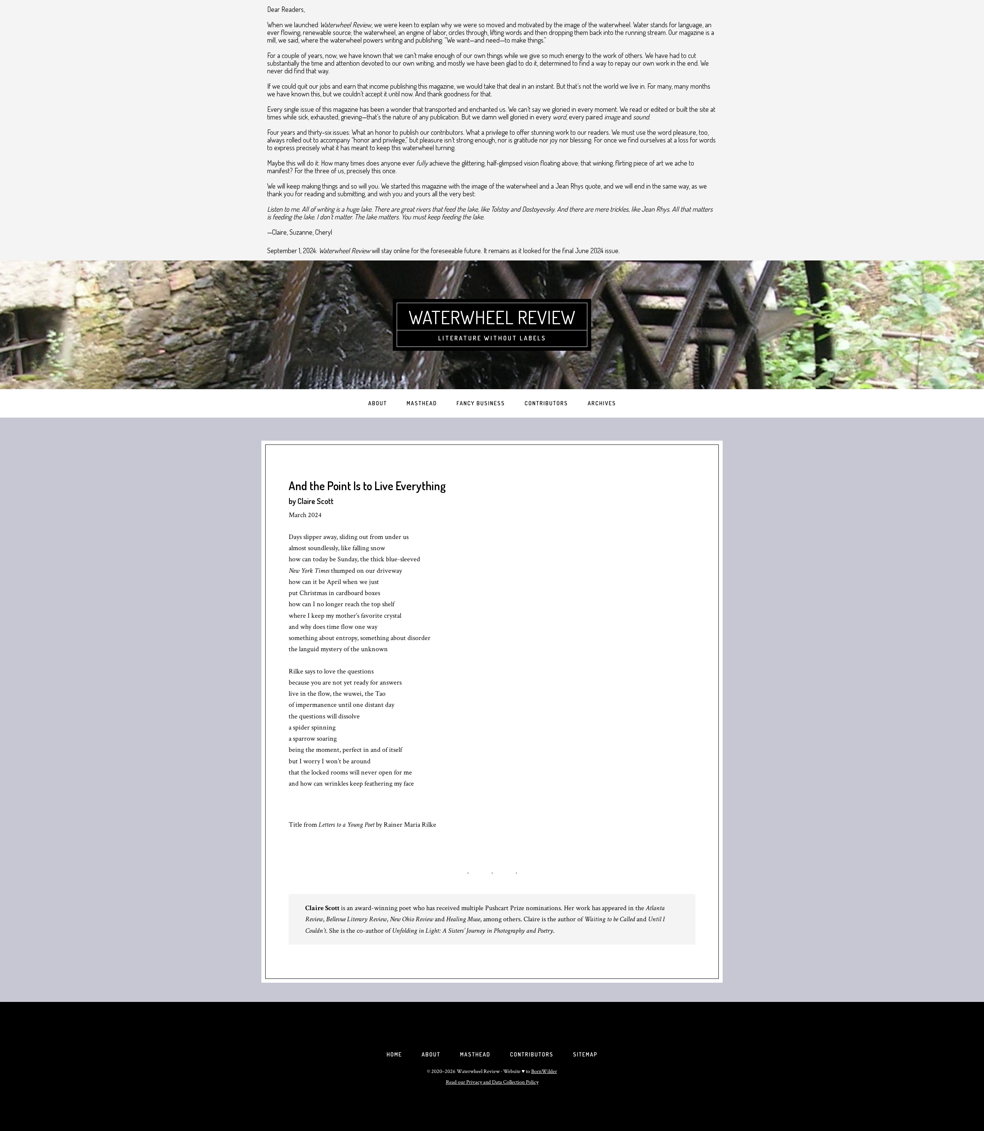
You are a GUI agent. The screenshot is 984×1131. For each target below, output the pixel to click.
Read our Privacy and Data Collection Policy (492, 1082)
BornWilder (544, 1071)
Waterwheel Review (492, 316)
